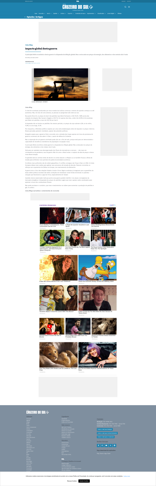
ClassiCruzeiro (65, 442)
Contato (129, 1)
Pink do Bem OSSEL (66, 454)
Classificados (100, 13)
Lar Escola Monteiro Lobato (68, 467)
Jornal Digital (110, 13)
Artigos (28, 422)
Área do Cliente (29, 1)
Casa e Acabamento (31, 427)
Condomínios (29, 430)
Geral (48, 13)
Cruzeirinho (29, 432)
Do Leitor (28, 434)
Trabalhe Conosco (66, 437)
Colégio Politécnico (66, 465)
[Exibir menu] (129, 7)
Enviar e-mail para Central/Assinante (107, 433)
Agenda (28, 420)
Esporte (70, 13)
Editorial (28, 442)
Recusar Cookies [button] (72, 481)
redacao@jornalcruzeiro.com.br (32, 63)
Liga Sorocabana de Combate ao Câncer (71, 468)
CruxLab (63, 447)
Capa (36, 13)
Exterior (28, 444)
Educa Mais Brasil (30, 437)
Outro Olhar (29, 463)
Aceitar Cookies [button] (84, 481)
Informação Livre (30, 447)
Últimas (119, 13)
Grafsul (63, 449)
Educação (28, 435)
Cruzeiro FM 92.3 (66, 446)
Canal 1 (28, 425)
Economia (28, 441)
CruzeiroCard (65, 444)
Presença (28, 464)
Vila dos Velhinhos (66, 470)
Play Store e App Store (103, 453)
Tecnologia (29, 470)
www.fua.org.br (65, 463)
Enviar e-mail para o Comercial (106, 437)
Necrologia (29, 461)
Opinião (55, 13)
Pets (27, 456)
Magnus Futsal (29, 451)
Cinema (28, 429)
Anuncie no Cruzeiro (66, 430)
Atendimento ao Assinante (68, 429)
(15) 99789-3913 (107, 422)
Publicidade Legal (66, 434)
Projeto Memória (66, 420)
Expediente (64, 418)
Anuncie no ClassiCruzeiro (68, 432)
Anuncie (124, 1)
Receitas (28, 458)
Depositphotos (65, 451)
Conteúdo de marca (80, 13)
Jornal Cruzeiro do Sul (78, 7)
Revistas (28, 459)
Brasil (27, 424)
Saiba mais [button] (127, 476)
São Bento (28, 466)
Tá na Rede (29, 468)
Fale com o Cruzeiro (66, 427)
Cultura (62, 13)
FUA (63, 459)
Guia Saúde (29, 446)
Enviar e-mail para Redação (105, 429)
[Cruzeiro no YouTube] (106, 445)
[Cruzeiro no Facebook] (98, 445)
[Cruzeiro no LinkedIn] (114, 445)
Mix (27, 452)
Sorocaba (41, 13)
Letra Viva (28, 449)
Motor (27, 454)
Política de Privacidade (67, 422)
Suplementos (90, 13)
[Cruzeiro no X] (110, 445)
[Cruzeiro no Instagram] (102, 445)
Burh (63, 453)
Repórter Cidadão (66, 436)
